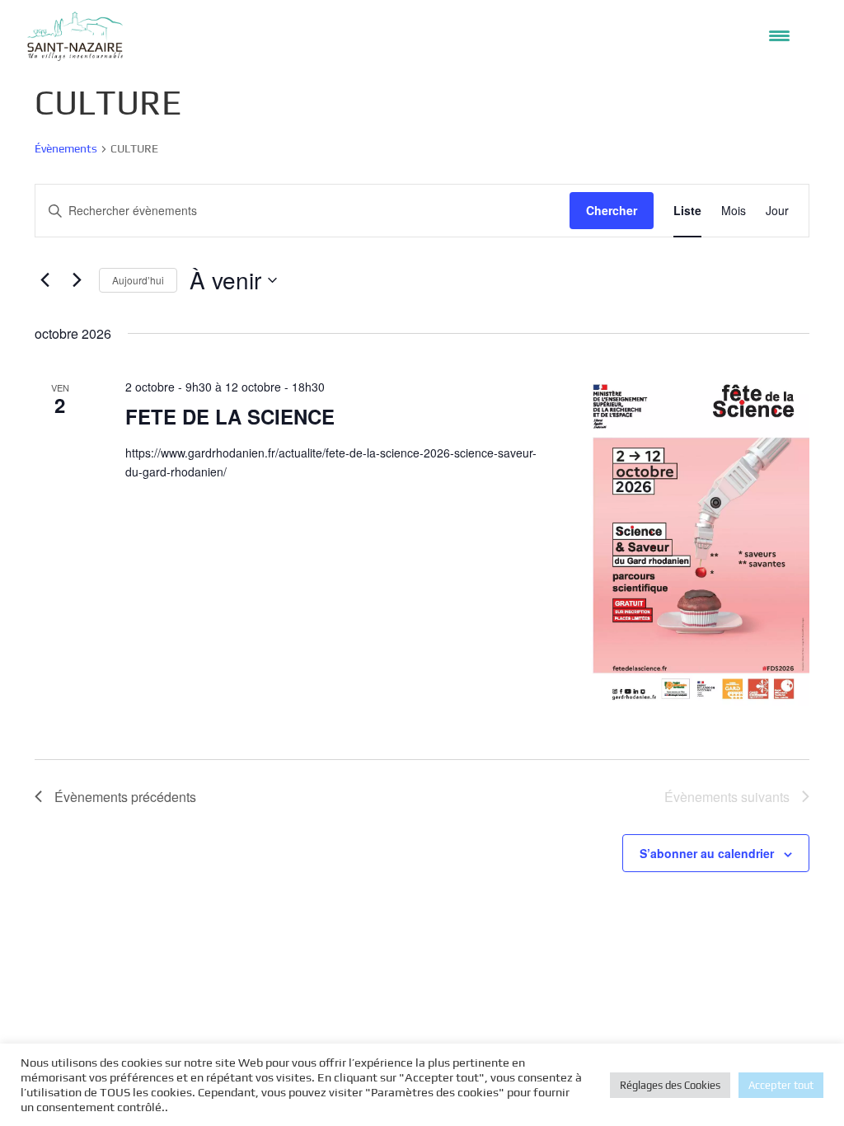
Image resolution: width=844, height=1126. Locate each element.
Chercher (611, 210)
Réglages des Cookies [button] (670, 1085)
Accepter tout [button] (781, 1085)
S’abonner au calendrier (707, 853)
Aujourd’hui (138, 280)
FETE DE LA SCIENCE (230, 416)
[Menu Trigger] (779, 35)
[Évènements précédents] (44, 280)
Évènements (66, 148)
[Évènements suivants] (77, 280)
